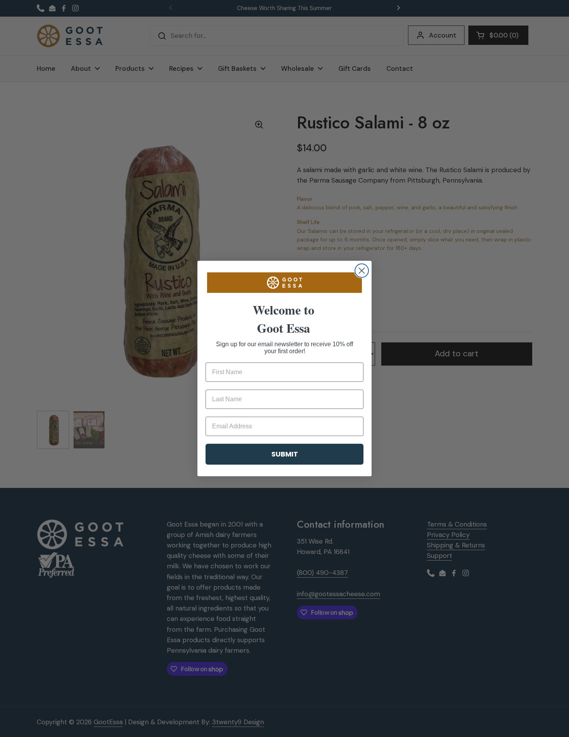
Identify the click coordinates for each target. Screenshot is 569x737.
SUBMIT (284, 454)
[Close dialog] (361, 270)
